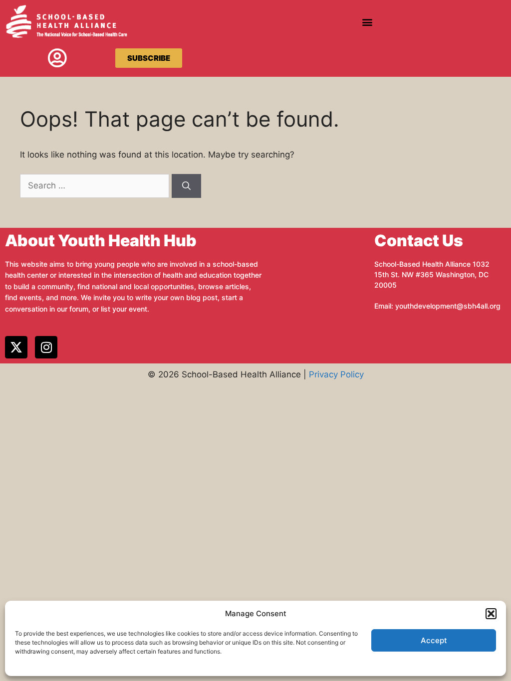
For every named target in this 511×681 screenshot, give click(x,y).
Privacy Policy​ (336, 374)
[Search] (186, 186)
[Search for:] (96, 185)
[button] (491, 614)
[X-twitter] (16, 347)
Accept (434, 640)
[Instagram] (46, 347)
